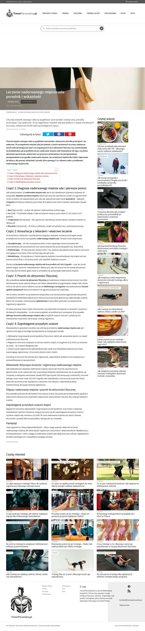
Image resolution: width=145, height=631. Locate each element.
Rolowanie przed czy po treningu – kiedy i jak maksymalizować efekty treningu (71, 545)
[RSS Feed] (129, 591)
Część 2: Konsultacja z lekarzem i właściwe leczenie (29, 176)
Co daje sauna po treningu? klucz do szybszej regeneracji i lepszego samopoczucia (26, 484)
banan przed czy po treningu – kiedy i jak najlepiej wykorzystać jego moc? (111, 341)
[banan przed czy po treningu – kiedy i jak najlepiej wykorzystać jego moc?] (112, 325)
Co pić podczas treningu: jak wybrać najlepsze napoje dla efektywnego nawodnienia (27, 515)
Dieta (132, 13)
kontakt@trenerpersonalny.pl (130, 600)
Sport (123, 13)
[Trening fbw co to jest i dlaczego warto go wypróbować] (72, 560)
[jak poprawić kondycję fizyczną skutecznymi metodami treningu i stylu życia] (112, 231)
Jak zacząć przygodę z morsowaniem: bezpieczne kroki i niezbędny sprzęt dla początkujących (112, 180)
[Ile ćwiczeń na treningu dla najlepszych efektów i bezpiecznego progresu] (118, 560)
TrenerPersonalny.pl (11, 112)
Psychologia (102, 349)
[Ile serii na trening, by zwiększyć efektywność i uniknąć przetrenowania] (27, 530)
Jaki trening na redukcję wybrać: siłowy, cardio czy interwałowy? (27, 575)
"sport (100, 190)
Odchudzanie (110, 13)
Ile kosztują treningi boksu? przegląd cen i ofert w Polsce (116, 515)
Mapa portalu (124, 605)
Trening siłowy (93, 13)
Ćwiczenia (77, 13)
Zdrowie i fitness (49, 13)
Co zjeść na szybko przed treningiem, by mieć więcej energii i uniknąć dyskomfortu (71, 484)
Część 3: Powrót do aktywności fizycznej (24, 179)
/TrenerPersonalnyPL (132, 1)
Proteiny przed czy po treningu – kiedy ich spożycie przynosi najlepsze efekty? (70, 515)
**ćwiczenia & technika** (106, 553)
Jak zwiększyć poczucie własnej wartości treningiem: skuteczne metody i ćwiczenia (111, 373)
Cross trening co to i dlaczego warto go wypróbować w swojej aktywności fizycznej (116, 545)
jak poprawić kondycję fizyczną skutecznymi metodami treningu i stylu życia (112, 248)
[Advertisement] (72, 50)
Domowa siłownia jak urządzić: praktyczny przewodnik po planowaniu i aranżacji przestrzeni (111, 214)
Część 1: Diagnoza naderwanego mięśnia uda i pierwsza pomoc (33, 173)
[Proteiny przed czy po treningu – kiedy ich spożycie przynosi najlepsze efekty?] (72, 499)
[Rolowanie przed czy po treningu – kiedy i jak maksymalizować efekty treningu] (72, 530)
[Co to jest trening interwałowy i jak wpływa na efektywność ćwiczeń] (118, 469)
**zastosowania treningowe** (109, 256)
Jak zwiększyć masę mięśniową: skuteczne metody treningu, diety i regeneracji (112, 279)
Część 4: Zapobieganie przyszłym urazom (25, 182)
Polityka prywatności (123, 625)
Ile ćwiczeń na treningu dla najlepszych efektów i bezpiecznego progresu (114, 575)
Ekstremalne (102, 156)
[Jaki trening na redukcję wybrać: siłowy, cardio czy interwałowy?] (27, 560)
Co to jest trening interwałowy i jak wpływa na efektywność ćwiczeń (118, 484)
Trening (65, 13)
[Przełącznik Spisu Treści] (55, 170)
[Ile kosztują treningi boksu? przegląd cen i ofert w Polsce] (118, 499)
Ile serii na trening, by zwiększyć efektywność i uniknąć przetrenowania (27, 545)
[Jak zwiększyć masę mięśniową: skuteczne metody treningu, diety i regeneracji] (112, 263)
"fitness (101, 224)
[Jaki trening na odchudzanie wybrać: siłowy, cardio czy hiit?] (112, 295)
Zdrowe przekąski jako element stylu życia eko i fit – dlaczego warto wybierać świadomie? (111, 148)
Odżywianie (56, 492)
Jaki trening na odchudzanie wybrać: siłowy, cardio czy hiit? (111, 310)
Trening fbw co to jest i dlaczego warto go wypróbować (70, 575)
